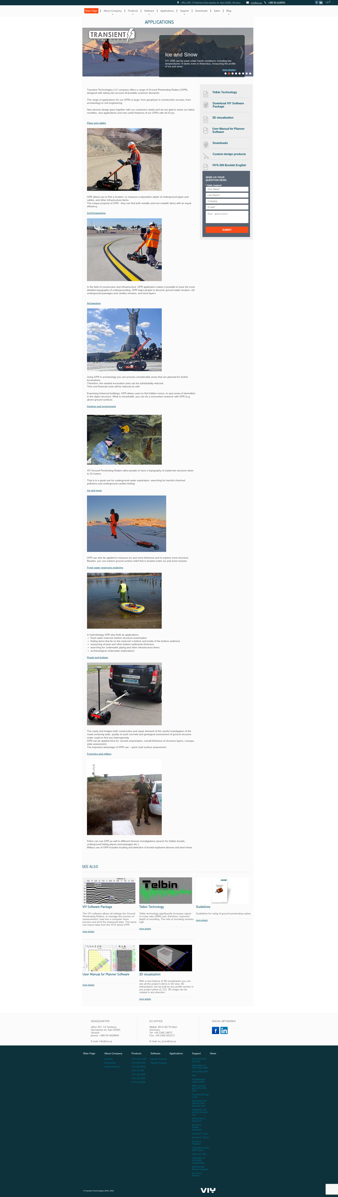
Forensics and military (99, 753)
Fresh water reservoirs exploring (105, 567)
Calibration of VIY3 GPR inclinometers (198, 1160)
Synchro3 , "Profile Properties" (197, 1127)
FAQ (194, 1075)
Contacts (108, 1059)
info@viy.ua (252, 2)
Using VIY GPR (199, 1154)
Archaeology (94, 303)
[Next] (242, 52)
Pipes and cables (96, 123)
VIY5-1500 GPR (139, 1059)
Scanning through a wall (200, 1095)
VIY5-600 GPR (138, 1067)
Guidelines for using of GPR (198, 1080)
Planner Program (158, 1063)
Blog (228, 10)
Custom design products (229, 154)
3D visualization (222, 117)
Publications (110, 1063)
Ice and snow (94, 490)
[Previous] (93, 52)
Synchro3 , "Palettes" (197, 1142)
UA (327, 2)
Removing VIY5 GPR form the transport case (199, 1103)
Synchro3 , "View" (200, 1134)
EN (332, 2)
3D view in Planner (197, 1174)
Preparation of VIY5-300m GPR (200, 1066)
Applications (167, 10)
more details (88, 931)
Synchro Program (158, 1059)
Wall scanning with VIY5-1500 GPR (199, 1088)
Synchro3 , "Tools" (200, 1137)
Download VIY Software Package (228, 105)
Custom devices (112, 1067)
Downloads (201, 10)
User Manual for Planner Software (228, 130)
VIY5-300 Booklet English (229, 165)
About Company (113, 10)
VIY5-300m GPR (200, 1071)
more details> (229, 70)
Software (149, 10)
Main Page (91, 10)
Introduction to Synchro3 (198, 1119)
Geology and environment (101, 406)
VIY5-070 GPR (138, 1082)
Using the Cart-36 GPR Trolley (200, 1149)
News (213, 1053)
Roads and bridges (97, 657)
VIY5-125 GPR (138, 1078)
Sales (217, 10)
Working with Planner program (200, 1168)
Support (184, 10)
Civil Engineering (96, 213)
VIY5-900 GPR (138, 1063)
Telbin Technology (224, 92)
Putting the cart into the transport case (200, 1112)
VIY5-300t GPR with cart (199, 1060)
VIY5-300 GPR (138, 1074)
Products (133, 10)
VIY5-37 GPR (137, 1070)
